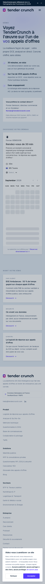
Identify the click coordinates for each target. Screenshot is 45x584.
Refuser (13, 576)
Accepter (31, 576)
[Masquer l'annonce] (41, 3)
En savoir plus (32, 570)
